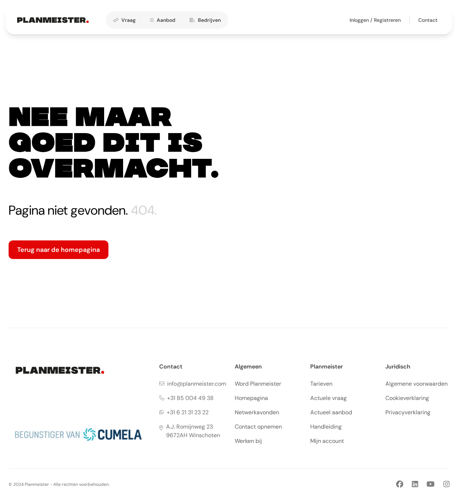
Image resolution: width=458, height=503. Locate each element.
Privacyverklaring (407, 412)
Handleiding (326, 426)
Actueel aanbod (331, 412)
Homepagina (251, 398)
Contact (428, 20)
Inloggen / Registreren (375, 20)
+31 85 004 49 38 (190, 398)
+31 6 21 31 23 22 (188, 412)
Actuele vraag (328, 398)
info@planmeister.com (196, 383)
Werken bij (248, 441)
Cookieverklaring (407, 398)
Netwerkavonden (257, 412)
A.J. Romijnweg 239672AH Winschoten (193, 431)
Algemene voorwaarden (416, 383)
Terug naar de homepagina (58, 249)
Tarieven (321, 383)
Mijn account (327, 441)
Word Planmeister (258, 383)
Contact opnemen (258, 426)
